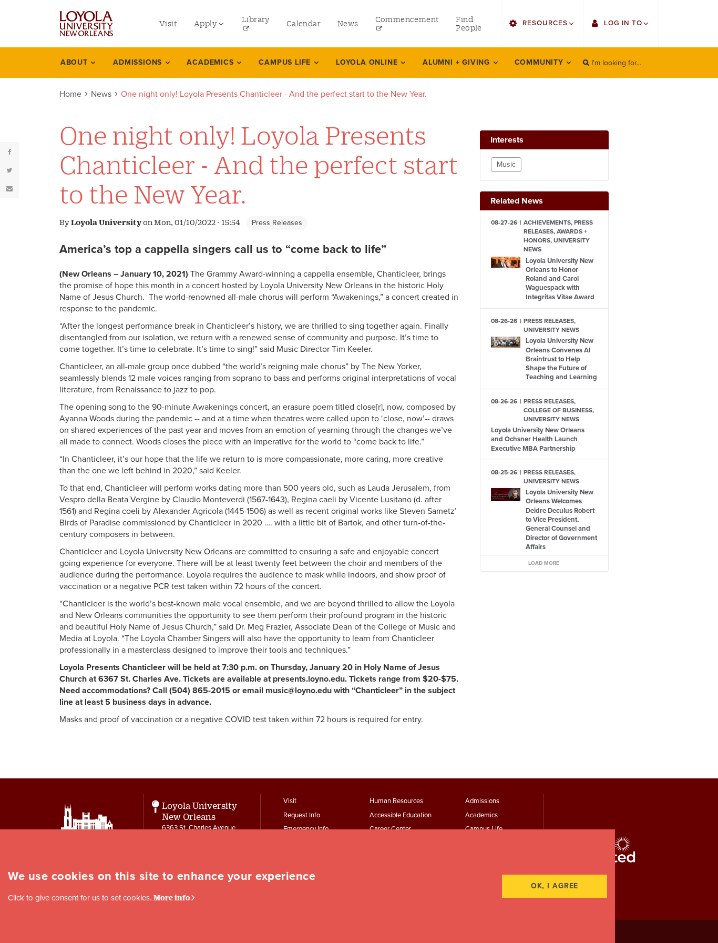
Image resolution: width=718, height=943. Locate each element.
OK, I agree (555, 885)
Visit (289, 801)
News (101, 94)
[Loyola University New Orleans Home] (86, 24)
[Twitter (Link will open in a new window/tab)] (9, 169)
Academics (481, 815)
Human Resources (396, 801)
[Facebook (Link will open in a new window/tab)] (9, 151)
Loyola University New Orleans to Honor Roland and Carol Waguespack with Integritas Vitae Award (560, 279)
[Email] (9, 188)
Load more (543, 563)
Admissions (482, 801)
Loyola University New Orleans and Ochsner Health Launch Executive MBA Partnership (537, 439)
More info (171, 897)
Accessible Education (401, 815)
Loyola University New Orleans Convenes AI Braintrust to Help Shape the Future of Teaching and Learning (561, 359)
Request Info (301, 815)
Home (70, 94)
